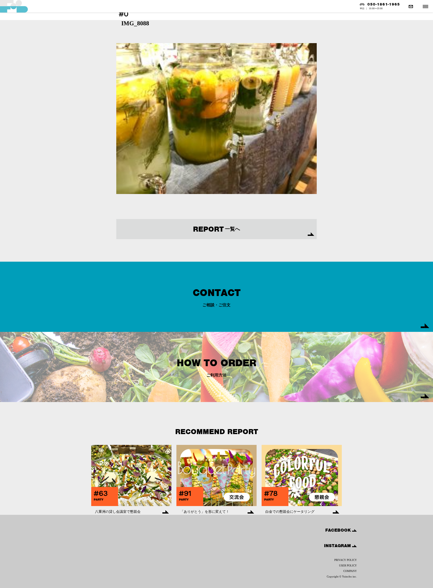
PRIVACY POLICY (345, 559)
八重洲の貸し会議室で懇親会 (118, 512)
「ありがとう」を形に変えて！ (204, 512)
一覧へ (216, 229)
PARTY (98, 500)
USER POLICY (348, 565)
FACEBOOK (338, 530)
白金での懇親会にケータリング (289, 512)
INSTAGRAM (338, 545)
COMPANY (350, 570)
